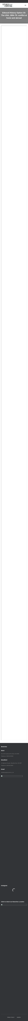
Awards (19, 1017)
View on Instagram (14, 894)
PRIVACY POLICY (10, 1017)
